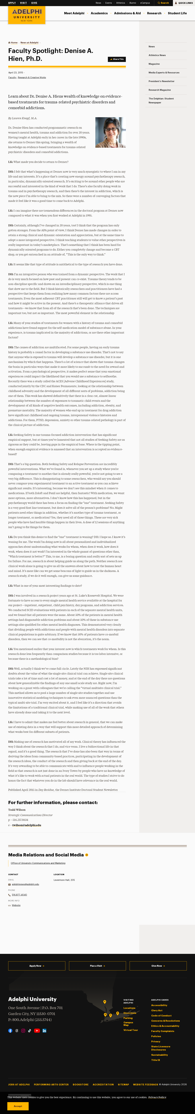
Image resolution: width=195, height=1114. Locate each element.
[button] (163, 3)
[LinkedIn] (44, 1031)
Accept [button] (18, 1106)
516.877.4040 (19, 895)
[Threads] (17, 1031)
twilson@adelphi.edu (26, 825)
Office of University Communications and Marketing (38, 863)
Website (16, 905)
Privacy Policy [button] (157, 1097)
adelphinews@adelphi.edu (25, 884)
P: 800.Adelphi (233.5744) (30, 1020)
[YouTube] (37, 1031)
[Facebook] (10, 1031)
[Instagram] (23, 1031)
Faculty (12, 77)
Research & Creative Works (32, 77)
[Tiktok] (30, 1031)
